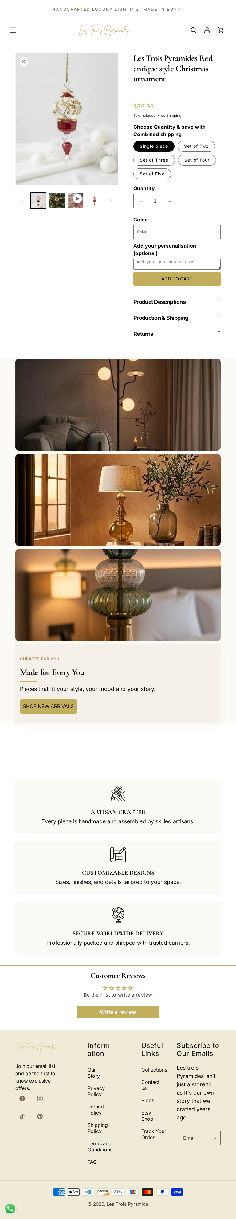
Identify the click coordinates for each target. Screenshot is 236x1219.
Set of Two (196, 146)
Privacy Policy (96, 1091)
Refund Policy (96, 1109)
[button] (13, 30)
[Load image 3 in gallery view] (94, 200)
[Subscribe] (213, 1138)
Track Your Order (153, 1134)
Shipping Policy (98, 1128)
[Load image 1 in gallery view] (38, 200)
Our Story (94, 1073)
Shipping (173, 115)
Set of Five (152, 173)
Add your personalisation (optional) (164, 249)
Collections (154, 1070)
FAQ (92, 1162)
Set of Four (197, 160)
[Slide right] (111, 200)
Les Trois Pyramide (127, 1204)
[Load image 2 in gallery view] (57, 200)
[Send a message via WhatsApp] (10, 1208)
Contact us (150, 1085)
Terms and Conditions (100, 1146)
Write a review (118, 1012)
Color (140, 220)
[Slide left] (22, 200)
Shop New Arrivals (48, 706)
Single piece (154, 146)
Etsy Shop (147, 1116)
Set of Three (154, 160)
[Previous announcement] (14, 9)
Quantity (144, 188)
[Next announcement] (221, 9)
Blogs (147, 1100)
